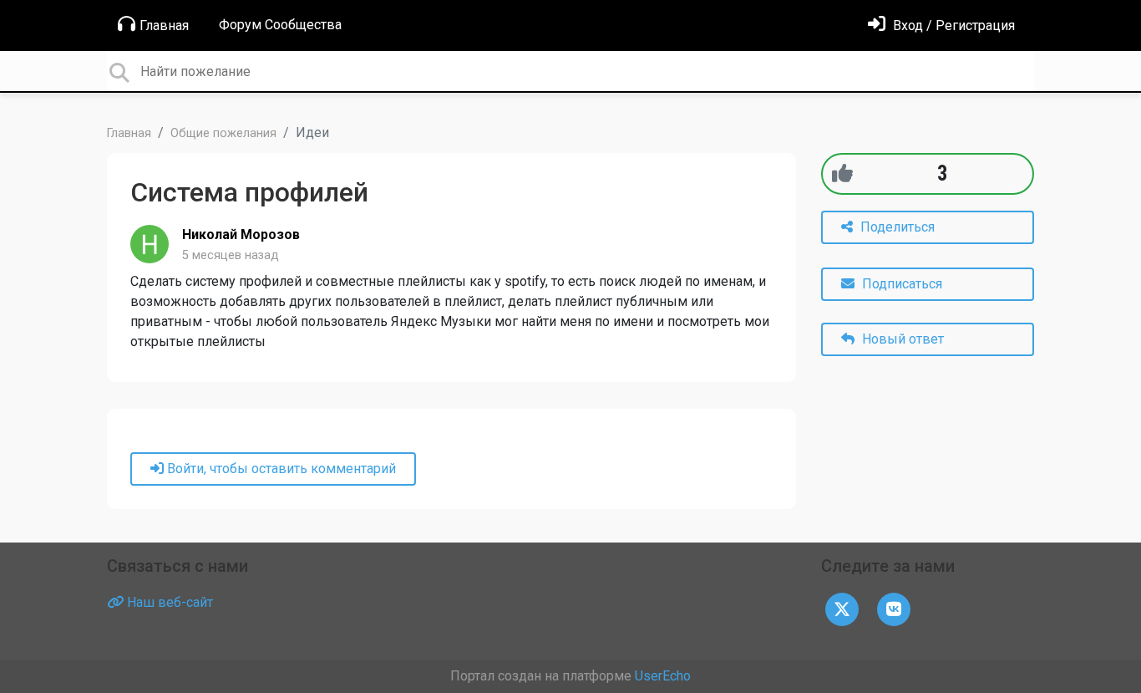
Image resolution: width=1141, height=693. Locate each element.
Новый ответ (901, 339)
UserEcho (663, 676)
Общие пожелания (223, 133)
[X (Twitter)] (842, 609)
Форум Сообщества (280, 25)
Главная (164, 25)
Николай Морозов (241, 234)
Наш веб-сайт (168, 602)
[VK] (894, 609)
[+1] (842, 173)
